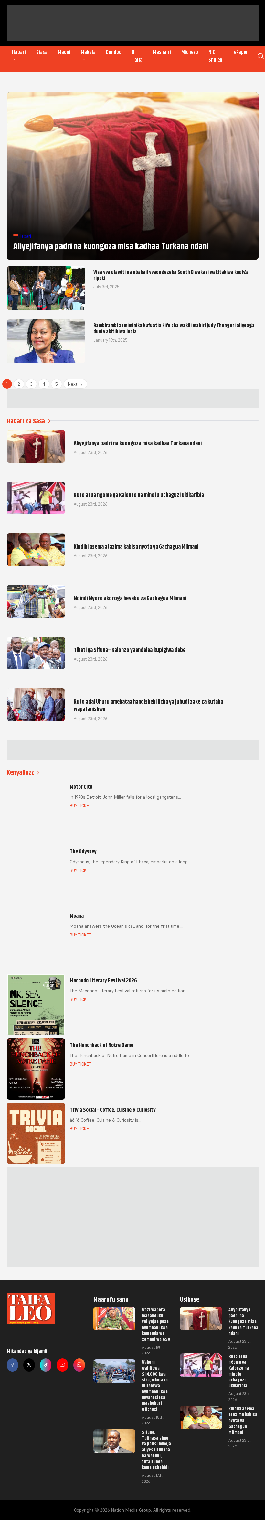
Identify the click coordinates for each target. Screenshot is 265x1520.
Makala (88, 52)
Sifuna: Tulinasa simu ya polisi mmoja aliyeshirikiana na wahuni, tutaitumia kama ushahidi (156, 1450)
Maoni (64, 52)
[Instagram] (79, 1365)
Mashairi (162, 52)
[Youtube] (62, 1365)
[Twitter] (29, 1365)
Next (75, 384)
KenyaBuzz (20, 772)
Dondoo (114, 52)
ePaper (241, 52)
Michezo (189, 52)
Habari (19, 52)
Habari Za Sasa (26, 421)
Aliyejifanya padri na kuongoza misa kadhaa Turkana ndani (243, 1321)
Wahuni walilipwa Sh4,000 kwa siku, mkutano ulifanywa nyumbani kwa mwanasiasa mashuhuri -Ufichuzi (155, 1386)
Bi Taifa (137, 56)
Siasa (42, 52)
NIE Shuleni (216, 56)
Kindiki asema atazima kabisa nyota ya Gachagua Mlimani (242, 1420)
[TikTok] (46, 1365)
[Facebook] (12, 1365)
